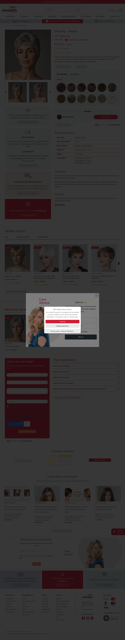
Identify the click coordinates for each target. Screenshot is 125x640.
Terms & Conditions (67, 331)
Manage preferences (62, 326)
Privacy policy (55, 331)
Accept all (62, 321)
